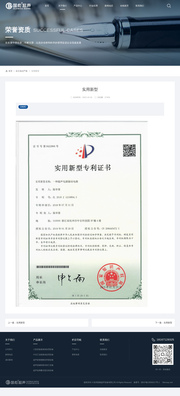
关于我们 (62, 6)
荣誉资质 (75, 355)
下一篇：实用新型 (163, 323)
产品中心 (78, 6)
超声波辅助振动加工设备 (43, 365)
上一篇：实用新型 (16, 323)
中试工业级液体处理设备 (43, 355)
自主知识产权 (22, 71)
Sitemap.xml (167, 382)
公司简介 (9, 349)
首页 (47, 6)
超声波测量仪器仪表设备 (43, 370)
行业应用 (93, 6)
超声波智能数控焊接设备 (43, 360)
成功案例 (9, 360)
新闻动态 (109, 6)
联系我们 (140, 6)
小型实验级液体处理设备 (43, 349)
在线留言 (124, 6)
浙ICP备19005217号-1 (150, 382)
